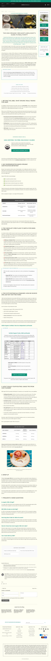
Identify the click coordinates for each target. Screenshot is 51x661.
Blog (6, 11)
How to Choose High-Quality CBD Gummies (27, 550)
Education (19, 631)
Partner (13, 3)
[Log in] (45, 4)
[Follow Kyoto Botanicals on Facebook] (39, 629)
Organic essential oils (7, 315)
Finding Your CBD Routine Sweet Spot (10, 550)
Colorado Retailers (19, 635)
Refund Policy (31, 634)
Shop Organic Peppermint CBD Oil (20, 150)
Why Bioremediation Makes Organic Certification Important (20, 88)
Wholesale (19, 634)
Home (2, 11)
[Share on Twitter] (4, 584)
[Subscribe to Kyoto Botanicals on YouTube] (45, 629)
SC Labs (25, 369)
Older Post (4, 588)
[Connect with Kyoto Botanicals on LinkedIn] (48, 629)
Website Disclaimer (32, 631)
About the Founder (19, 637)
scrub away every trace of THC (20, 118)
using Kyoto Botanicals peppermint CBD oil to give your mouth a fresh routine (18, 398)
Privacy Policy (31, 628)
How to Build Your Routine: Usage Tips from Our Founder (13, 93)
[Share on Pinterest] (6, 584)
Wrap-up (24, 93)
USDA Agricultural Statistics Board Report (9, 565)
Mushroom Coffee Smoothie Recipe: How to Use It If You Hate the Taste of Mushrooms (6, 610)
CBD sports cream (26, 486)
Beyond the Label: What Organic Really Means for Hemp (20, 86)
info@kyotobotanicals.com (7, 628)
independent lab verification (31, 64)
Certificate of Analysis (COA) (20, 159)
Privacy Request (31, 635)
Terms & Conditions (31, 630)
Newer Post (34, 588)
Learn (7, 3)
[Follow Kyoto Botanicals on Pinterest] (43, 629)
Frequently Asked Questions (32, 93)
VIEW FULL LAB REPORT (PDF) (19, 374)
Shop (2, 3)
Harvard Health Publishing (30, 569)
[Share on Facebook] (2, 584)
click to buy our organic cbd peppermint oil (14, 72)
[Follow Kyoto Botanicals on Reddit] (44, 631)
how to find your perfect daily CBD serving (22, 403)
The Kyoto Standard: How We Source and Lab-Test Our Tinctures (20, 91)
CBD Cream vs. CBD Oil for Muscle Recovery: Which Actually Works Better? (18, 610)
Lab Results (19, 630)
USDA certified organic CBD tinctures (18, 62)
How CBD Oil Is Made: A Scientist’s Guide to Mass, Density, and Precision (30, 610)
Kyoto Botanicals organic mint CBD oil (28, 336)
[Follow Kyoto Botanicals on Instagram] (41, 629)
